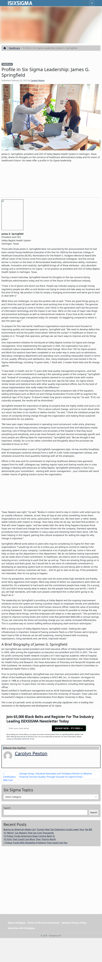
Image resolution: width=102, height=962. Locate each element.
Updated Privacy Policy (74, 922)
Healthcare (14, 48)
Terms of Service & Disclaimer (43, 922)
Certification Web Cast (9, 778)
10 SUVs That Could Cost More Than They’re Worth (29, 839)
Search (6, 807)
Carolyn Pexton (38, 80)
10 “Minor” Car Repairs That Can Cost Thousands (28, 832)
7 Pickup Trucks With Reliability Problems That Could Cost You (35, 842)
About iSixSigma (17, 922)
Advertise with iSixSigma (21, 928)
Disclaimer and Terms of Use (24, 739)
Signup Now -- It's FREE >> (69, 728)
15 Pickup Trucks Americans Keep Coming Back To (29, 835)
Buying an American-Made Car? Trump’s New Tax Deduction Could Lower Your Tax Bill (47, 829)
